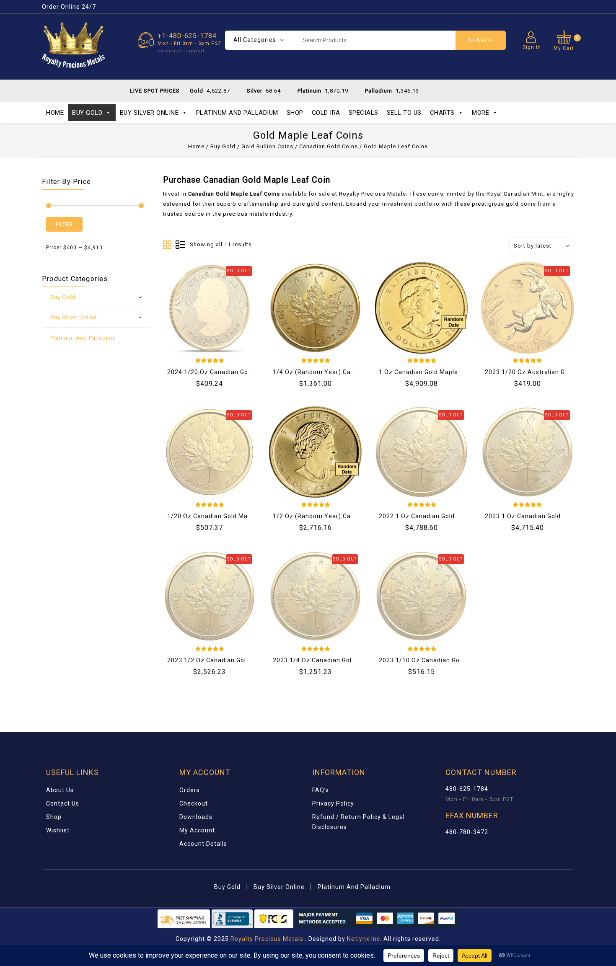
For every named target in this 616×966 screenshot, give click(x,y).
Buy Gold (87, 112)
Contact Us (62, 803)
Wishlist (58, 830)
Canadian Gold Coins (328, 146)
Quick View (241, 302)
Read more (178, 302)
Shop (295, 112)
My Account (197, 830)
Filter (64, 224)
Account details (203, 843)
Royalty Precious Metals (266, 938)
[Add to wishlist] (199, 302)
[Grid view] (167, 245)
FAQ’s (320, 790)
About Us (60, 790)
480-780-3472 (466, 832)
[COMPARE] (220, 302)
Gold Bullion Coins (267, 146)
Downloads (195, 817)
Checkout (193, 803)
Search (480, 40)
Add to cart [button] (284, 302)
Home (55, 112)
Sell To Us (404, 112)
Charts (442, 112)
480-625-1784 (466, 788)
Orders (189, 790)
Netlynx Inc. (365, 938)
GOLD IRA (326, 112)
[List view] (180, 245)
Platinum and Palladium (237, 112)
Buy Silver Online (149, 112)
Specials (363, 112)
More (480, 112)
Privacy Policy (333, 803)
